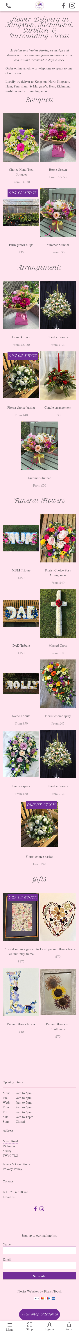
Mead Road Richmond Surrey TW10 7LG (10, 1148)
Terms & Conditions (16, 1164)
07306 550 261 (19, 1192)
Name (7, 1244)
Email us (9, 1197)
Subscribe (39, 1276)
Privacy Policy (12, 1168)
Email (7, 1259)
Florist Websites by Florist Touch (39, 1291)
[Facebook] (63, 6)
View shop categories (40, 1314)
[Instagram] (72, 6)
